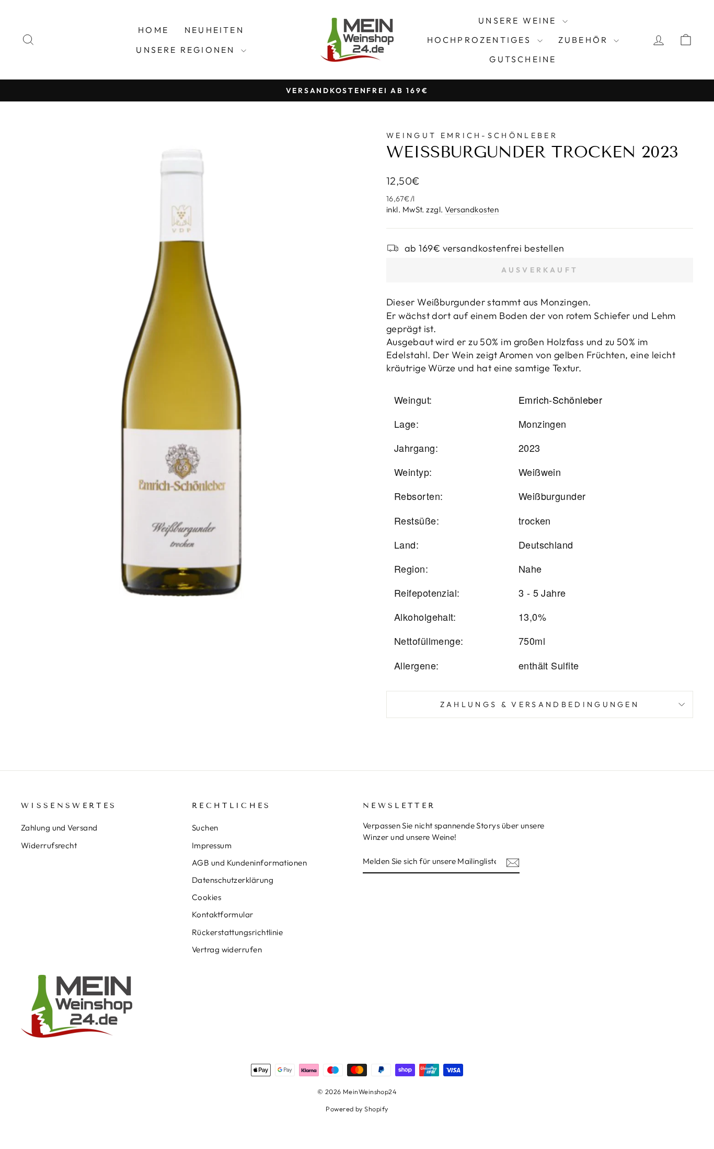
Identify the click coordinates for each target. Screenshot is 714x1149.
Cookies (206, 897)
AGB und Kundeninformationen (249, 863)
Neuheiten (214, 30)
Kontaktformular (223, 914)
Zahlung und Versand (59, 828)
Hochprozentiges (481, 40)
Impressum (212, 845)
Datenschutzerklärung (232, 880)
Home (153, 30)
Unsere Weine (519, 20)
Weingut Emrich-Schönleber (472, 135)
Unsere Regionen (187, 49)
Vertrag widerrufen (227, 949)
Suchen (205, 828)
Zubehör (585, 40)
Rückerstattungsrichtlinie (237, 932)
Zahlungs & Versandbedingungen (539, 704)
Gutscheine (522, 59)
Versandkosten (472, 209)
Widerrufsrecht (49, 845)
